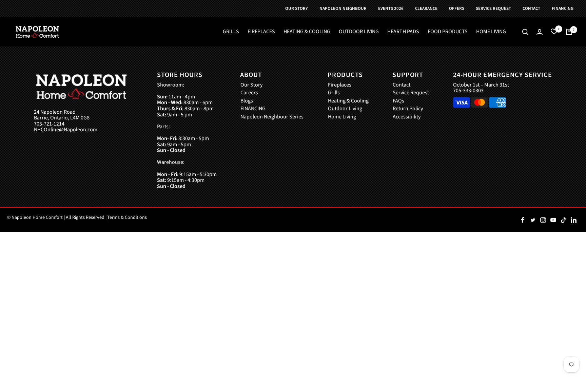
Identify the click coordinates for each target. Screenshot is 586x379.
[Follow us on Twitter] (533, 220)
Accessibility (407, 117)
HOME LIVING (491, 32)
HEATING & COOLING (307, 32)
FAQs (398, 101)
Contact (401, 85)
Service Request (411, 93)
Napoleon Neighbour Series (272, 117)
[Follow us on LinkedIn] (573, 220)
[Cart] (569, 32)
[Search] (525, 32)
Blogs (246, 101)
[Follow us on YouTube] (553, 220)
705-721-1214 (49, 124)
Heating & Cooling (348, 101)
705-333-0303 (468, 90)
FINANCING (253, 109)
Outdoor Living (345, 109)
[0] (554, 32)
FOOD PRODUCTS (448, 32)
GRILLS (231, 32)
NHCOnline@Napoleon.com (65, 130)
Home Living (342, 117)
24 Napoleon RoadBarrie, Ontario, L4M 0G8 (62, 115)
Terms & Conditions (127, 217)
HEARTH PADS (403, 32)
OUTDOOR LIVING (359, 32)
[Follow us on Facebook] (522, 220)
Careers (249, 93)
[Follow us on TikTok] (563, 220)
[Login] (539, 32)
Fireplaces (339, 85)
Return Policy (408, 109)
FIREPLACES (261, 32)
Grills (334, 93)
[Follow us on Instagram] (543, 220)
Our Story (251, 85)
